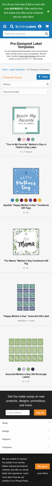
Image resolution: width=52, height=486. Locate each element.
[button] (4, 26)
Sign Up (40, 412)
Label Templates (17, 69)
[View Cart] (47, 26)
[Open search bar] (11, 26)
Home (5, 69)
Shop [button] (5, 422)
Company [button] (7, 447)
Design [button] (5, 431)
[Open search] (46, 33)
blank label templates (27, 56)
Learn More (42, 473)
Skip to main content (10, 14)
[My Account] (39, 26)
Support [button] (6, 439)
